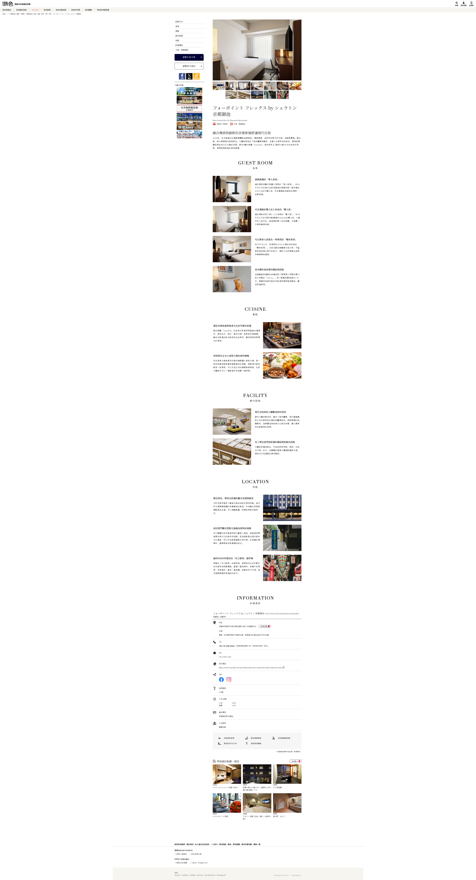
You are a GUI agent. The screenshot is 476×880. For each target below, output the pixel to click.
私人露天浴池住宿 (202, 844)
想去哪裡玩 (6, 10)
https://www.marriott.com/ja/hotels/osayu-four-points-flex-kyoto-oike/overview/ (251, 667)
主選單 (471, 5)
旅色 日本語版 (181, 862)
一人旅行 (214, 844)
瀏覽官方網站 (189, 66)
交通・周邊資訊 (181, 50)
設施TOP (179, 21)
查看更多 (295, 761)
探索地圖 (264, 626)
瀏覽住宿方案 (189, 57)
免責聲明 (193, 875)
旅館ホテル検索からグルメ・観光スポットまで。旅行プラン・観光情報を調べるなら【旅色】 (16, 4)
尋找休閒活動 (246, 844)
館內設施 (179, 35)
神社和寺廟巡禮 (103, 10)
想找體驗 (88, 10)
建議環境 (185, 875)
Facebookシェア (182, 76)
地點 (177, 40)
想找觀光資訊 (21, 10)
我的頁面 (464, 5)
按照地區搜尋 (180, 844)
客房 (177, 26)
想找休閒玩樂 (61, 10)
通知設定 (200, 875)
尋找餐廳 (236, 844)
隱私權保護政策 (210, 875)
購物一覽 (256, 844)
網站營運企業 (221, 875)
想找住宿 (35, 10)
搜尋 (456, 5)
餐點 (177, 31)
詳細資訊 (179, 45)
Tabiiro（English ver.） (200, 862)
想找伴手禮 (75, 10)
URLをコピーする (196, 76)
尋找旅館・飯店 (225, 844)
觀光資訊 (190, 844)
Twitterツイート (189, 76)
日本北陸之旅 (196, 854)
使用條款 (177, 875)
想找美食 (47, 10)
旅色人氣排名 (181, 854)
